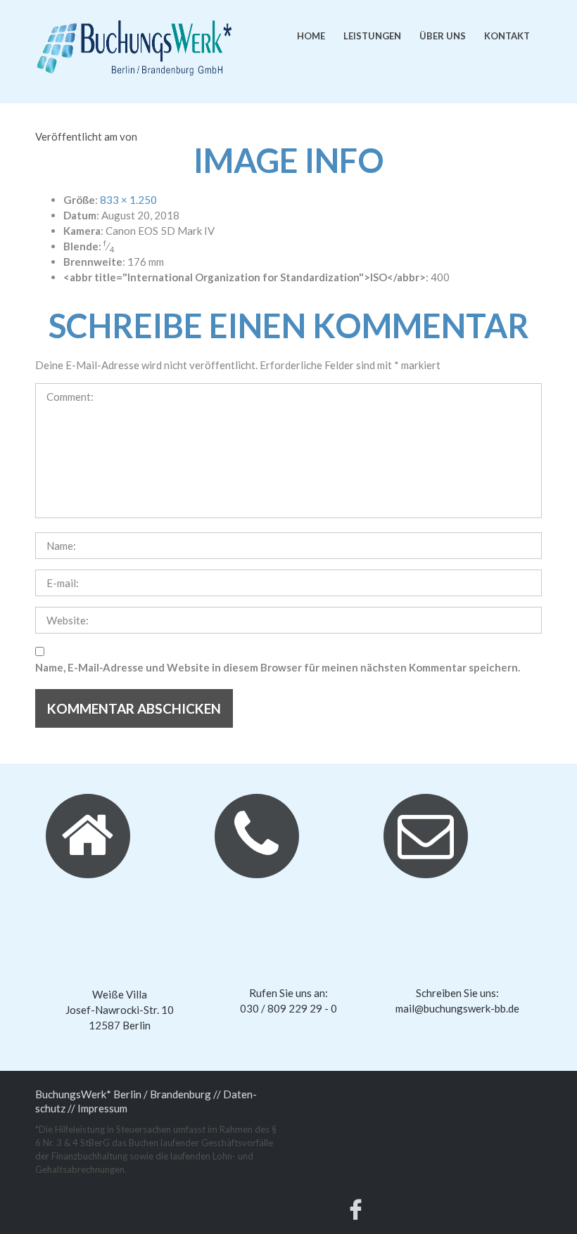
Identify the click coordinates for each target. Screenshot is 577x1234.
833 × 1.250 (128, 199)
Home (311, 35)
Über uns (442, 35)
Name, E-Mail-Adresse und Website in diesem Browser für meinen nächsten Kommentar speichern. (277, 667)
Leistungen (372, 35)
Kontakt (507, 35)
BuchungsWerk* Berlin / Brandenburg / (126, 1094)
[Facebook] (355, 1213)
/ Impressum (99, 1108)
